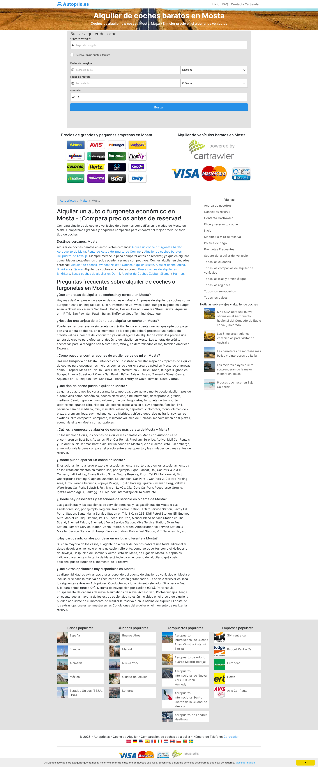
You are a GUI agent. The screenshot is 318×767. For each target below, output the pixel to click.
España (75, 635)
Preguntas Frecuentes (219, 249)
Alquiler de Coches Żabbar (140, 273)
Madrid (127, 649)
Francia (75, 649)
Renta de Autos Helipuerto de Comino (114, 251)
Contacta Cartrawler (245, 4)
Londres (127, 690)
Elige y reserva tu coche (221, 224)
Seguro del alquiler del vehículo (226, 255)
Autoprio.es (75, 4)
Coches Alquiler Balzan (138, 265)
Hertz (231, 677)
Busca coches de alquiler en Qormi (96, 273)
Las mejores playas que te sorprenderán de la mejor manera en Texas (235, 369)
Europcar (233, 663)
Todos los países (215, 297)
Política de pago (215, 243)
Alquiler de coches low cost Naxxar (95, 265)
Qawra (78, 269)
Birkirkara (63, 269)
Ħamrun (178, 273)
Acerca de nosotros (218, 205)
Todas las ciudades (217, 262)
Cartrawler (231, 736)
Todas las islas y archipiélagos (225, 279)
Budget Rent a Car (240, 649)
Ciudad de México (135, 677)
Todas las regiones (217, 285)
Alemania (76, 663)
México (75, 677)
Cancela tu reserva (217, 212)
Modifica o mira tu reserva (222, 237)
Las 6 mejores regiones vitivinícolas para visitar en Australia (235, 338)
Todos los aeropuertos (220, 291)
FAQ (225, 4)
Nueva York (130, 663)
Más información (245, 762)
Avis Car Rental (237, 690)
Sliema (164, 273)
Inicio (215, 4)
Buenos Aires (131, 635)
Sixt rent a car (237, 635)
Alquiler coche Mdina (170, 265)
